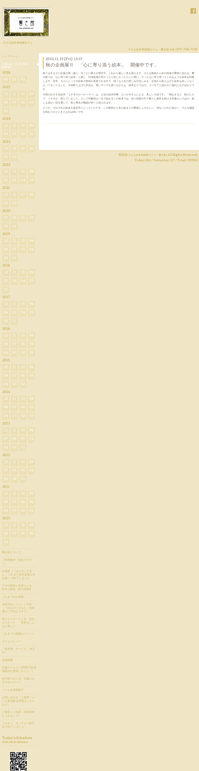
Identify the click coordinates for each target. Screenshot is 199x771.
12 (6, 94)
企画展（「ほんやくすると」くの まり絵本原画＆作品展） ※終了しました (18, 575)
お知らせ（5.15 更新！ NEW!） (16, 66)
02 (23, 134)
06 (6, 79)
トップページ (10, 56)
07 (14, 102)
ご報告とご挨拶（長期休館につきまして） (18, 714)
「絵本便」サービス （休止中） (18, 651)
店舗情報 (7, 660)
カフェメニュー (11, 641)
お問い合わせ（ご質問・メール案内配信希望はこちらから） (18, 701)
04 (6, 134)
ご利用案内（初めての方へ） (17, 562)
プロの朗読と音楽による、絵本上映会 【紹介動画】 (18, 587)
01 (31, 134)
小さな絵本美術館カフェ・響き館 (147, 155)
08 (6, 102)
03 (23, 79)
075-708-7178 (186, 49)
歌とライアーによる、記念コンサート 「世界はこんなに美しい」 (18, 623)
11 (14, 94)
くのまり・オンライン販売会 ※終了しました (18, 725)
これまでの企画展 (13, 597)
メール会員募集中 (13, 690)
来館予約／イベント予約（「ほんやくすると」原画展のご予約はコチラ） (18, 608)
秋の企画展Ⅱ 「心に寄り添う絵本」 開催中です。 (102, 65)
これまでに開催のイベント (18, 634)
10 (23, 94)
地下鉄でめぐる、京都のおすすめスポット (18, 680)
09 (31, 94)
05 (14, 79)
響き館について (11, 552)
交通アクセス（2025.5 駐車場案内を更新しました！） (19, 669)
